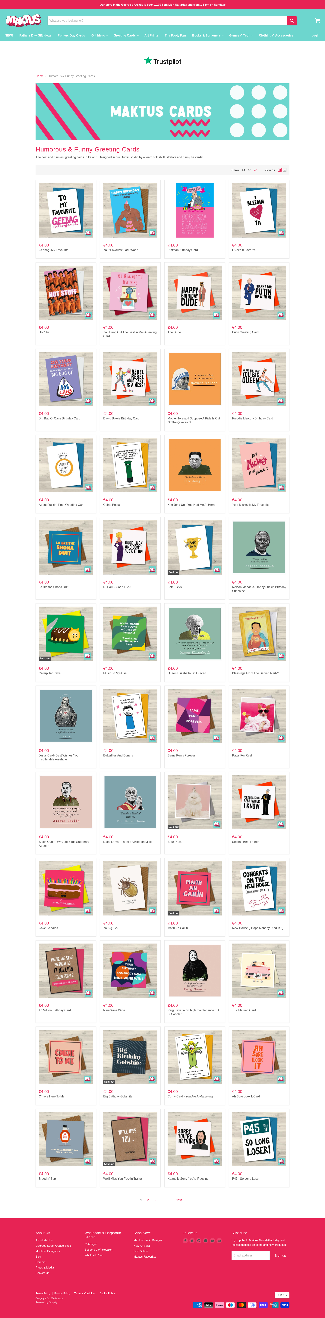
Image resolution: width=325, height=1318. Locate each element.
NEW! (9, 35)
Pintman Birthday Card (183, 250)
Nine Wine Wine (114, 1010)
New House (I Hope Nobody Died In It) (257, 928)
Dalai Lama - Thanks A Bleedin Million (128, 841)
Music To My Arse (115, 673)
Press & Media (45, 1267)
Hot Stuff (44, 332)
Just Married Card (244, 1010)
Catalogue (91, 1244)
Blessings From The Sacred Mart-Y (255, 673)
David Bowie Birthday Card (121, 418)
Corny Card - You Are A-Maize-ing (190, 1096)
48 (255, 170)
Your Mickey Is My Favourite (251, 504)
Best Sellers (141, 1251)
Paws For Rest (242, 755)
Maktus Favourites (145, 1256)
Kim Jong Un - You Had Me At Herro (192, 504)
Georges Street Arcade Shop (53, 1245)
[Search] (292, 20)
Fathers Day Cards (71, 35)
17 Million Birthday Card (55, 1010)
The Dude (174, 332)
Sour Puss (174, 841)
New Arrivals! (142, 1245)
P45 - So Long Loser (246, 1178)
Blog (38, 1256)
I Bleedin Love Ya (244, 250)
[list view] (284, 170)
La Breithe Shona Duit (53, 587)
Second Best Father (245, 841)
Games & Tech (240, 35)
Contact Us (42, 1273)
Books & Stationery (206, 35)
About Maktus (44, 1240)
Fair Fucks (175, 587)
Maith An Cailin (178, 928)
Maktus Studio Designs (148, 1240)
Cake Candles (48, 928)
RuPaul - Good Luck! (117, 587)
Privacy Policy (62, 1293)
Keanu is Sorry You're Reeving (188, 1178)
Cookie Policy (107, 1293)
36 (249, 170)
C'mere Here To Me (52, 1096)
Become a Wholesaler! (98, 1249)
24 (243, 170)
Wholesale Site (94, 1255)
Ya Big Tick (110, 928)
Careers (41, 1262)
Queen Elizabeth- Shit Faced (187, 673)
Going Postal (112, 504)
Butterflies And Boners (118, 755)
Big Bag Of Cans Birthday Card (59, 418)
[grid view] (280, 170)
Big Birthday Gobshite (117, 1096)
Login (315, 35)
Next (178, 1200)
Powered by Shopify (46, 1302)
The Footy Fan (175, 35)
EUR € (280, 1295)
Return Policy (43, 1293)
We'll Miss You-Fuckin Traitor (122, 1178)
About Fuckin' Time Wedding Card (61, 504)
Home (40, 76)
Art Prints (151, 35)
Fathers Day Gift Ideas (35, 35)
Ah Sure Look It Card (246, 1096)
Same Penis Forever (181, 755)
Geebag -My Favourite (53, 250)
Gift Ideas (98, 35)
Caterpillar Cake (50, 673)
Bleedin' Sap (47, 1178)
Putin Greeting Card (245, 332)
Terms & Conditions (85, 1293)
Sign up (280, 1255)
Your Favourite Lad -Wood (120, 250)
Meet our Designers (48, 1251)
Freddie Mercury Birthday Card (252, 418)
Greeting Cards (125, 35)
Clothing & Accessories (276, 35)
